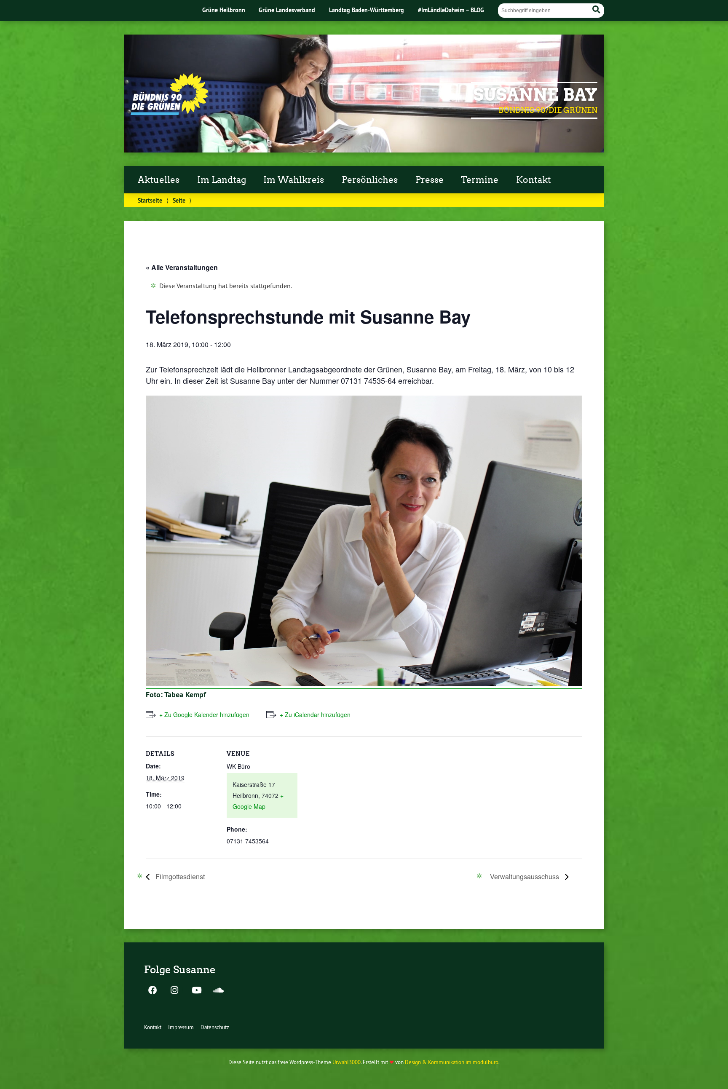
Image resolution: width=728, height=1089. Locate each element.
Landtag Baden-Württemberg (366, 10)
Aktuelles (158, 179)
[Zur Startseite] (170, 112)
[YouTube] (196, 991)
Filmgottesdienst (179, 876)
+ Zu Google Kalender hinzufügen (204, 714)
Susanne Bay (535, 95)
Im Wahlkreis (293, 179)
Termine (479, 179)
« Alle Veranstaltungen (182, 267)
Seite (179, 200)
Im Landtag (221, 179)
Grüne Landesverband (287, 10)
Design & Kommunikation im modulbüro (451, 1062)
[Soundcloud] (218, 991)
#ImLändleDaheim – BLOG (451, 10)
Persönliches (370, 179)
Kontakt (533, 179)
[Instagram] (174, 991)
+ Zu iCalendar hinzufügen (315, 714)
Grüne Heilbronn (223, 10)
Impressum (181, 1027)
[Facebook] (152, 991)
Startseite (150, 200)
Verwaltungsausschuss (525, 876)
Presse (429, 179)
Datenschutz (215, 1027)
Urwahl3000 (346, 1062)
